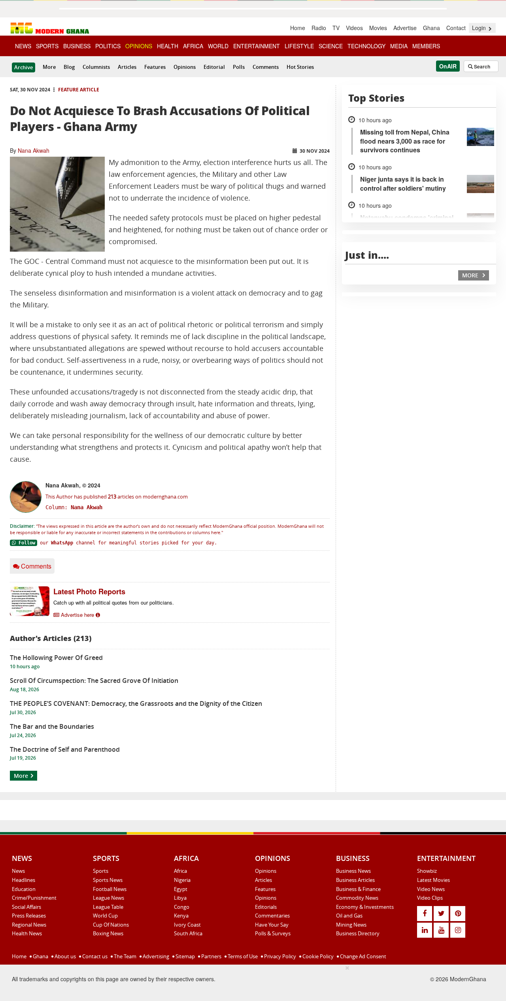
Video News (431, 889)
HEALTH (167, 46)
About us (64, 956)
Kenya (181, 915)
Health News (27, 933)
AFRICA (193, 46)
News (18, 870)
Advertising (155, 956)
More (49, 66)
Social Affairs (26, 906)
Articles (127, 66)
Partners (210, 956)
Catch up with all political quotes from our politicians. (113, 602)
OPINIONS (138, 46)
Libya (180, 897)
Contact (456, 28)
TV (336, 28)
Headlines (23, 879)
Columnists (96, 66)
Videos (354, 28)
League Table (108, 906)
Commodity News (357, 897)
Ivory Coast (187, 924)
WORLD (218, 46)
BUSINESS (77, 46)
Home (297, 28)
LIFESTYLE (299, 46)
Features (155, 66)
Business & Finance (358, 889)
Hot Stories (300, 66)
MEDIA (399, 46)
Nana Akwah (33, 150)
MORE (471, 275)
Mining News (351, 924)
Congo (181, 906)
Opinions (185, 66)
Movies (378, 28)
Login (479, 28)
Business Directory (358, 933)
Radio (319, 28)
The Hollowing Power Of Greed (56, 657)
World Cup (105, 915)
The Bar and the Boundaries (52, 726)
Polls (239, 66)
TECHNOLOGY (366, 46)
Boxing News (108, 933)
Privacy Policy (279, 956)
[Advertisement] (200, 981)
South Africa (188, 933)
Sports (100, 870)
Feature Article (78, 89)
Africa (180, 870)
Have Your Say (272, 924)
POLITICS (108, 46)
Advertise (405, 28)
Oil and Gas (349, 915)
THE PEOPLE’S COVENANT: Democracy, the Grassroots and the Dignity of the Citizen (136, 703)
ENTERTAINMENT (256, 46)
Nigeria (182, 879)
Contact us (94, 956)
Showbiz (427, 870)
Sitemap (184, 956)
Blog (69, 66)
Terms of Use (242, 956)
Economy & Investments (365, 906)
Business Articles (355, 879)
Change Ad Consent (362, 956)
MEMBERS (426, 46)
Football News (109, 889)
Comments (266, 66)
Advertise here (77, 614)
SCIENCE (331, 46)
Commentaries (272, 915)
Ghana (431, 28)
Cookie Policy (317, 956)
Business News (353, 870)
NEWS (23, 46)
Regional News (29, 924)
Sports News (108, 879)
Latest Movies (433, 879)
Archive (23, 67)
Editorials (266, 906)
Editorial (214, 66)
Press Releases (29, 915)
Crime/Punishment (34, 897)
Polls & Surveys (273, 933)
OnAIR (448, 66)
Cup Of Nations (111, 924)
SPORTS (47, 46)
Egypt (180, 889)
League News (108, 897)
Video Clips (430, 897)
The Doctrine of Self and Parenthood (65, 749)
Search (481, 66)
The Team (124, 956)
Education (24, 889)
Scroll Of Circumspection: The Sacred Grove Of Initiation (94, 680)
